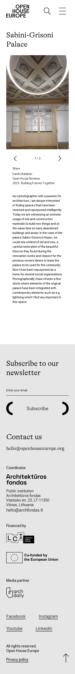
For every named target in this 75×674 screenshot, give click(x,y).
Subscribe (37, 408)
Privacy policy (17, 659)
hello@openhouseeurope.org (35, 448)
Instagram (48, 616)
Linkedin (44, 628)
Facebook (16, 616)
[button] (47, 11)
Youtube (14, 628)
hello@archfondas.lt (24, 510)
